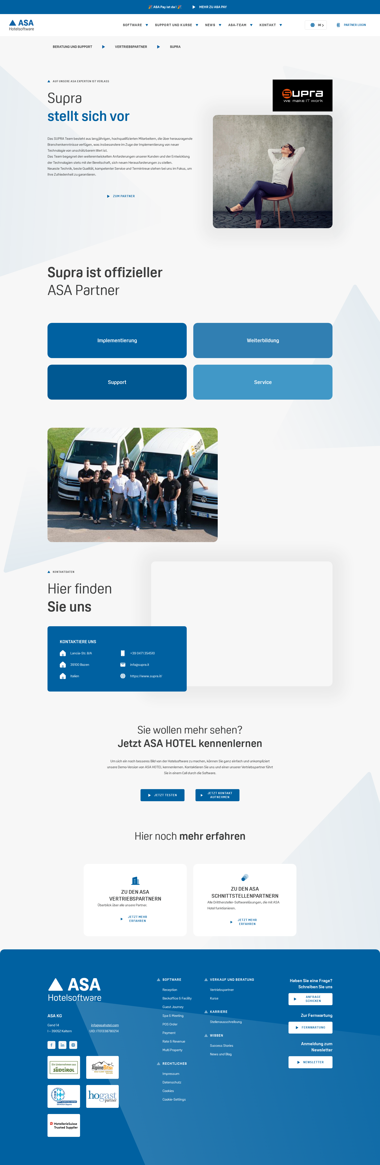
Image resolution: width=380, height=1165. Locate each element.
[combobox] (316, 25)
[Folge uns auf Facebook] (51, 1045)
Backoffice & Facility (177, 998)
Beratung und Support (72, 46)
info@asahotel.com (105, 1025)
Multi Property (172, 1050)
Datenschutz (172, 1082)
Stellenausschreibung (226, 1021)
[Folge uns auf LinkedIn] (62, 1045)
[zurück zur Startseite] (21, 25)
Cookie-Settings (174, 1099)
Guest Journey (173, 1007)
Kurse (214, 998)
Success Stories (221, 1045)
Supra (175, 46)
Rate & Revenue (174, 1041)
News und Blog (221, 1054)
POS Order (170, 1024)
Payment (169, 1032)
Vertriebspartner (131, 46)
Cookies (168, 1091)
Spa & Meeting (173, 1015)
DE (319, 25)
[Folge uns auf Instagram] (73, 1045)
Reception (170, 989)
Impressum (171, 1073)
